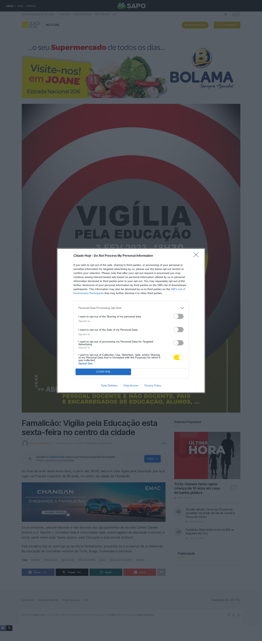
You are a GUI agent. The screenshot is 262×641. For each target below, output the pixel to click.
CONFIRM (103, 371)
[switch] (179, 316)
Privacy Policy (152, 385)
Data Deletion (109, 385)
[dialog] (131, 320)
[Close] (197, 256)
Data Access (131, 385)
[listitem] (131, 308)
